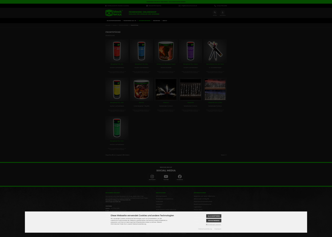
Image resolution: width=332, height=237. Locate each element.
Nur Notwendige (213, 220)
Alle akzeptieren (214, 216)
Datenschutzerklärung (205, 229)
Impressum (217, 229)
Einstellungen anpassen (214, 224)
